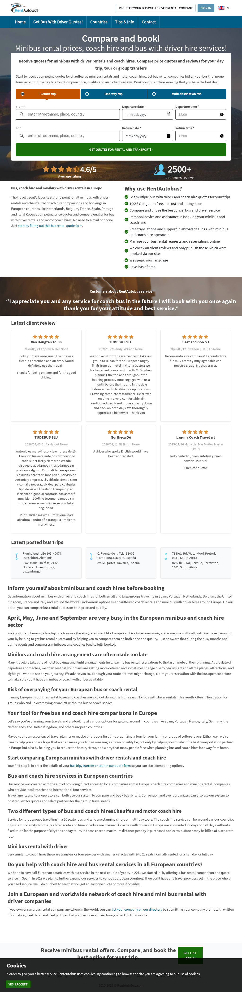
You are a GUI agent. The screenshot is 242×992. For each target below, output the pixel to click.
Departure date (134, 106)
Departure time (187, 106)
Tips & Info (124, 22)
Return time (184, 128)
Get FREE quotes (190, 955)
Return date (131, 128)
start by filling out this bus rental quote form (50, 225)
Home (20, 22)
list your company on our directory (137, 909)
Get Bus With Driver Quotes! (58, 22)
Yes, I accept (18, 984)
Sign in (206, 8)
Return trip (48, 94)
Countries (99, 22)
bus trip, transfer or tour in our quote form (100, 765)
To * (19, 128)
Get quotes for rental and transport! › (121, 149)
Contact (149, 22)
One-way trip (114, 94)
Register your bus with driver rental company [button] (156, 8)
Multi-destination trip (187, 94)
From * (21, 106)
